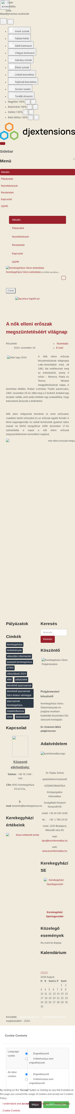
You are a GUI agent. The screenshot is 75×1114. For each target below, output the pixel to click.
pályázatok (21, 679)
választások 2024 (16, 673)
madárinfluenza (15, 711)
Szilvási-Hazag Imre (29, 1017)
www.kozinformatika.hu (54, 851)
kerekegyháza (14, 644)
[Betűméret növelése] (35, 107)
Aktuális (5, 172)
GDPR (4, 206)
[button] (11, 1110)
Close (11, 290)
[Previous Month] (43, 972)
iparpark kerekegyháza (19, 662)
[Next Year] (45, 972)
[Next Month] (47, 972)
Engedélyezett (41, 1053)
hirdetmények (14, 650)
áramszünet (22, 717)
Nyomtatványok (9, 185)
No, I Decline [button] (42, 1103)
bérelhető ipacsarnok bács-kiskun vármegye (19, 693)
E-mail (59, 347)
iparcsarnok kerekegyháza (14, 703)
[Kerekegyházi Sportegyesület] (55, 893)
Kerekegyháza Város (54, 1017)
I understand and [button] (16, 1103)
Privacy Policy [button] (62, 1103)
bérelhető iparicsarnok (19, 685)
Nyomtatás (62, 343)
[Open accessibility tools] (5, 5)
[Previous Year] (41, 972)
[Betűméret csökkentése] (29, 107)
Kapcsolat (6, 199)
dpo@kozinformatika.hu (55, 840)
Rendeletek (7, 192)
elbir (9, 679)
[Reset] (3, 21)
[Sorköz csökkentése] (25, 112)
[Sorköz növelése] (31, 112)
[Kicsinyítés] (33, 101)
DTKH (10, 667)
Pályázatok (7, 178)
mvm (9, 717)
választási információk (19, 656)
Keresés (47, 639)
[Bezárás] (10, 21)
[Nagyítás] (27, 101)
